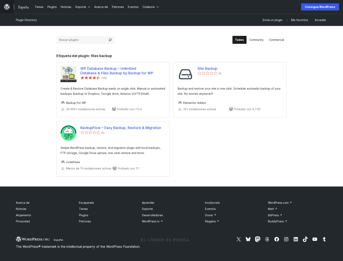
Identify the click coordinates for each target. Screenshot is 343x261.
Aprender (148, 202)
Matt (272, 208)
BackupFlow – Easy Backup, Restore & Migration (120, 128)
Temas (83, 208)
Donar (210, 215)
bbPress (275, 215)
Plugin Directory (26, 20)
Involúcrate (212, 202)
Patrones (85, 221)
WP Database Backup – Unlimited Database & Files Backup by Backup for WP (116, 70)
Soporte (147, 208)
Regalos (212, 221)
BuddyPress (277, 221)
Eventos (210, 208)
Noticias (21, 208)
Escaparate (86, 202)
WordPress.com (280, 202)
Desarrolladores (152, 215)
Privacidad (23, 221)
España (58, 239)
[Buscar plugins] (110, 40)
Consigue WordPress (320, 7)
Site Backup (207, 68)
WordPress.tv (152, 221)
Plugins (83, 215)
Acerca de (23, 202)
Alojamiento (23, 215)
